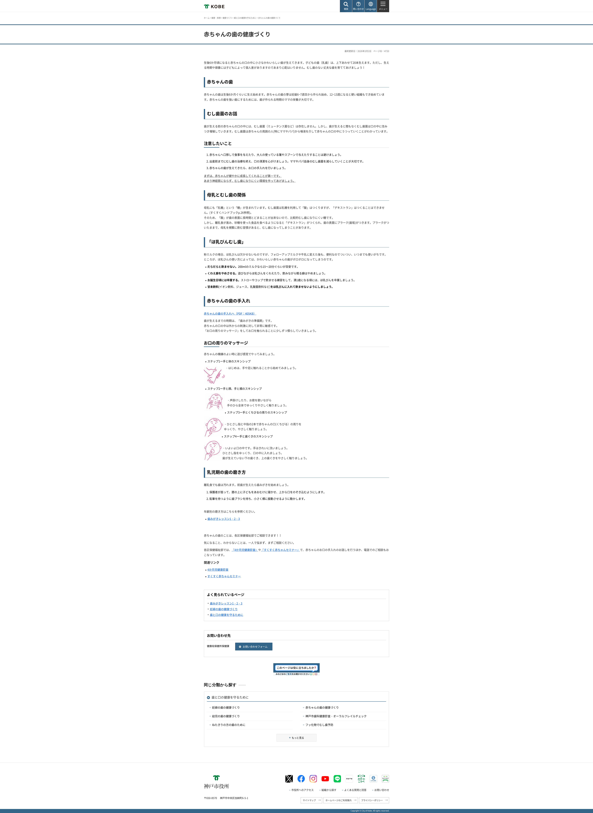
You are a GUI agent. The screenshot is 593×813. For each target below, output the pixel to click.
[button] (346, 6)
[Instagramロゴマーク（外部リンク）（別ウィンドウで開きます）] (313, 778)
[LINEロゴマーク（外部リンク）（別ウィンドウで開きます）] (337, 778)
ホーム (206, 18)
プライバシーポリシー (372, 800)
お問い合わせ (381, 790)
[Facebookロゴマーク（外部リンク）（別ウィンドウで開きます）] (301, 778)
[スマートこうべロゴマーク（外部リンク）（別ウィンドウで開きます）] (361, 779)
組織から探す (329, 790)
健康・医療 (216, 18)
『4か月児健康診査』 (245, 550)
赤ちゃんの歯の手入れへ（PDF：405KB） (230, 313)
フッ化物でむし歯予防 (319, 725)
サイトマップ (309, 800)
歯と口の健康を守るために (245, 18)
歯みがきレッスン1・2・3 (223, 519)
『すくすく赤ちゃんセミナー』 (280, 550)
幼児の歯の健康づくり (226, 716)
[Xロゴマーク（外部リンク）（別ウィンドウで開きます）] (289, 779)
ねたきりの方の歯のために (228, 725)
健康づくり (227, 18)
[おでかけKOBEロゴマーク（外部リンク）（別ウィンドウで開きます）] (385, 778)
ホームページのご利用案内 (338, 800)
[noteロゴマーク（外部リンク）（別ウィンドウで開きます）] (349, 778)
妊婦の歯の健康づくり (226, 707)
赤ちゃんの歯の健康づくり (322, 707)
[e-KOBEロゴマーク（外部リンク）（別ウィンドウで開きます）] (373, 778)
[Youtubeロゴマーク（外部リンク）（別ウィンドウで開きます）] (325, 778)
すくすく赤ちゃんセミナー (224, 576)
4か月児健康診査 (217, 569)
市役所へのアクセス (302, 790)
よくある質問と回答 (355, 790)
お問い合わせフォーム (255, 646)
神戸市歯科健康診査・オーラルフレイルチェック (336, 716)
